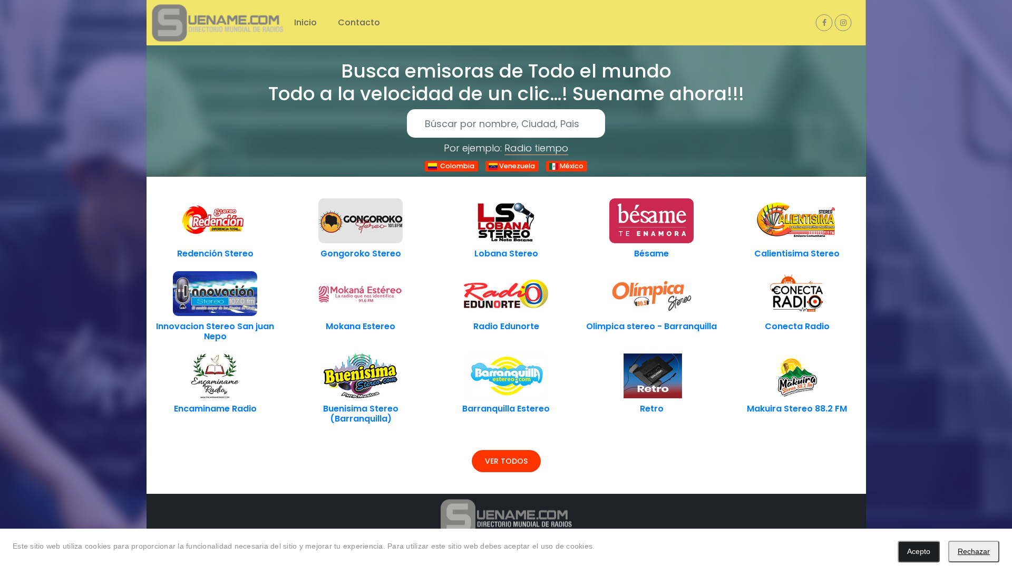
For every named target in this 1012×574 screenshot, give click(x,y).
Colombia (455, 165)
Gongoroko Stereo (360, 253)
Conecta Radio (797, 326)
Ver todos (506, 461)
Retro (652, 409)
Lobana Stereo (506, 253)
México (570, 165)
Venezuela (516, 165)
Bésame (651, 253)
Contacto (359, 22)
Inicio (305, 22)
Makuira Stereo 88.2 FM (797, 409)
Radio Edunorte (506, 326)
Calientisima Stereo (797, 253)
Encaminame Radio (215, 409)
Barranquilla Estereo (506, 409)
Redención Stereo (215, 253)
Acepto (918, 551)
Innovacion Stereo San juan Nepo (215, 331)
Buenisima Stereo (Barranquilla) (360, 414)
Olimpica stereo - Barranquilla (651, 326)
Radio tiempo (536, 148)
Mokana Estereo (360, 326)
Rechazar (974, 551)
